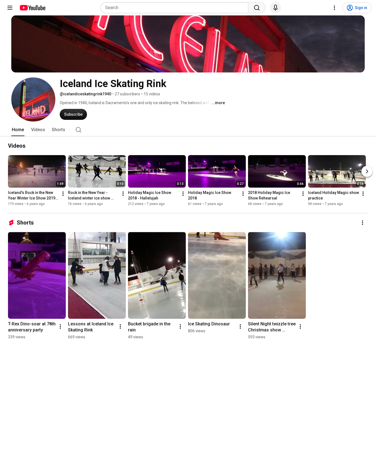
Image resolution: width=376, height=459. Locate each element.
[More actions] (63, 193)
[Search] (257, 7)
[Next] (366, 171)
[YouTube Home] (32, 7)
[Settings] (334, 7)
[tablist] (188, 129)
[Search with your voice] (275, 7)
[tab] (17, 129)
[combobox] (176, 7)
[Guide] (10, 7)
